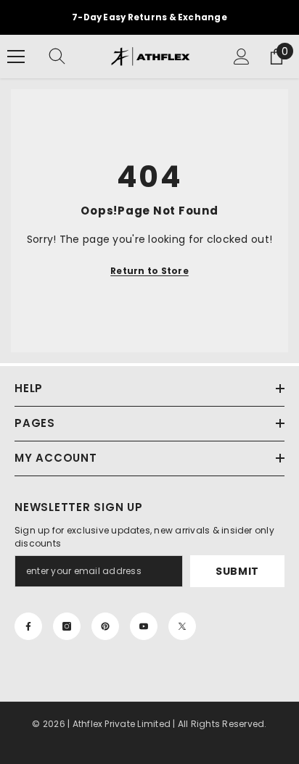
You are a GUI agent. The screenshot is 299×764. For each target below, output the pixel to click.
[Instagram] (67, 626)
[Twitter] (182, 626)
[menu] (16, 56)
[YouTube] (143, 626)
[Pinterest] (105, 626)
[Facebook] (28, 626)
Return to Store (149, 271)
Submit (237, 571)
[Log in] (242, 57)
